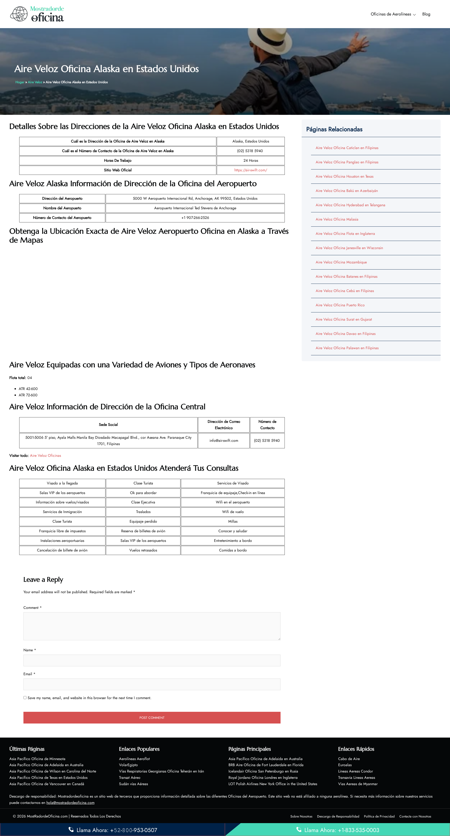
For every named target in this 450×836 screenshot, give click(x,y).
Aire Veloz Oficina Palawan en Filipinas (347, 348)
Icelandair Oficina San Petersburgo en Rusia (263, 771)
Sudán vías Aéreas (133, 784)
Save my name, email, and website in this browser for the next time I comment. (89, 698)
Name (29, 650)
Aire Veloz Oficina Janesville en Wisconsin (349, 248)
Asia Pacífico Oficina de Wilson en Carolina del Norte (52, 771)
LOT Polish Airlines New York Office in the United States (273, 784)
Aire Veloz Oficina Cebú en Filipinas (345, 290)
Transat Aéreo (129, 777)
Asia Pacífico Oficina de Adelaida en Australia (46, 765)
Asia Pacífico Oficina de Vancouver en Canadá (46, 784)
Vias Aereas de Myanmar (358, 784)
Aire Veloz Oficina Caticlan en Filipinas (347, 147)
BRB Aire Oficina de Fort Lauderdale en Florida (266, 765)
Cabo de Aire (349, 758)
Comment (32, 607)
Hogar (19, 82)
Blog (426, 14)
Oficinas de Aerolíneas (391, 14)
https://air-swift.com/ (250, 170)
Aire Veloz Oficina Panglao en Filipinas (347, 162)
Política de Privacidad (379, 816)
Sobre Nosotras (301, 816)
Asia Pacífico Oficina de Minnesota (37, 758)
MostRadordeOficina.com (47, 816)
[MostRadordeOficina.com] (37, 13)
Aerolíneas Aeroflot (134, 758)
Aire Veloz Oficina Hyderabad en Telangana (350, 205)
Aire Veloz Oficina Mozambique (341, 262)
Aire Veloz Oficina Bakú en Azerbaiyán (347, 190)
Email (29, 674)
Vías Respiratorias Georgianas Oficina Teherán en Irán (161, 771)
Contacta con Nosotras (415, 816)
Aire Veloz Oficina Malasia (337, 219)
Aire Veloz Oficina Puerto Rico (340, 305)
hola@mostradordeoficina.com (70, 802)
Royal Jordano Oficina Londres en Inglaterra (263, 777)
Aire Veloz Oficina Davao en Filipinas (345, 333)
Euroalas (345, 765)
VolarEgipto (128, 765)
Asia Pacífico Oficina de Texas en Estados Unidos (48, 777)
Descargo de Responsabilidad (338, 816)
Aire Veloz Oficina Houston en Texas (344, 176)
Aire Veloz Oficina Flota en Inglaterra (345, 233)
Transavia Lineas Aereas (356, 777)
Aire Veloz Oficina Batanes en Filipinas (346, 276)
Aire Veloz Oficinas (45, 455)
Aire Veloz (35, 82)
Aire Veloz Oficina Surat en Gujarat (344, 319)
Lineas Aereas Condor (355, 771)
